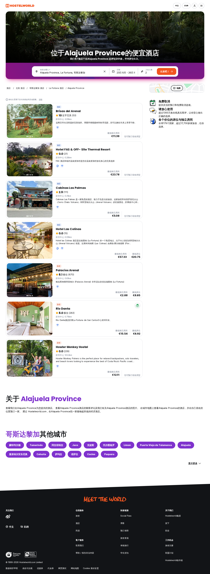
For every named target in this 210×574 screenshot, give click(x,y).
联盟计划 (169, 553)
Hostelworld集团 (173, 516)
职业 (167, 530)
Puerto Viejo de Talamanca (156, 445)
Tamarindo (36, 445)
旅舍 (58, 266)
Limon (127, 445)
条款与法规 (27, 568)
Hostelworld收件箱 (174, 560)
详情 (40, 99)
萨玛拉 (58, 454)
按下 (167, 523)
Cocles (91, 454)
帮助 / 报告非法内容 (85, 553)
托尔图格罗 (109, 445)
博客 (122, 523)
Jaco (75, 445)
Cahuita (41, 454)
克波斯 (90, 445)
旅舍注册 (169, 545)
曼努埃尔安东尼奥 (18, 454)
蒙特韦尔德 (15, 445)
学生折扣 (124, 553)
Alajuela (186, 445)
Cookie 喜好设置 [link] (91, 568)
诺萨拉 (74, 454)
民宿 (78, 530)
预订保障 (124, 530)
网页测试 (62, 568)
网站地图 (75, 568)
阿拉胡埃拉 (57, 445)
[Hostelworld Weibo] (8, 516)
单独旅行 (124, 545)
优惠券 (40, 568)
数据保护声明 (12, 568)
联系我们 (80, 545)
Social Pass (125, 516)
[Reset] (104, 71)
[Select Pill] (194, 6)
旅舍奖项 (124, 538)
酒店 (58, 107)
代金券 (51, 568)
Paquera (109, 454)
